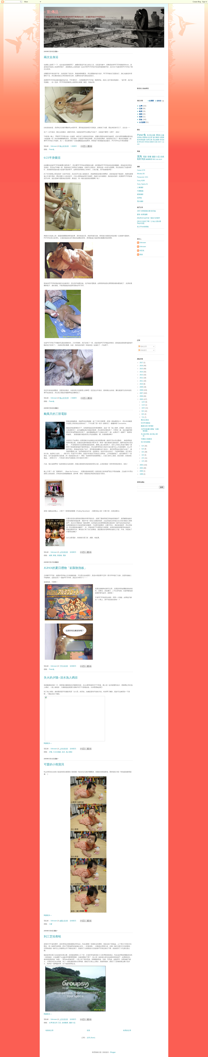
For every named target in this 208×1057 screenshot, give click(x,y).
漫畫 (157, 159)
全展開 (151, 101)
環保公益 (160, 135)
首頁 (88, 1030)
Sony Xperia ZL (142, 184)
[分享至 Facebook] (89, 146)
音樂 (149, 157)
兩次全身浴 (51, 57)
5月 (143, 449)
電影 (64, 555)
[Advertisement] (152, 67)
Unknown (54, 146)
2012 (141, 378)
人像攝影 (140, 187)
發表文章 (143, 346)
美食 (141, 119)
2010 (141, 384)
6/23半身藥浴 (52, 157)
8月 (143, 414)
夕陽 (50, 752)
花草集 (139, 137)
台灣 (141, 106)
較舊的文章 (127, 1030)
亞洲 (141, 108)
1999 (141, 474)
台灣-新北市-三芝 (55, 1023)
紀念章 (149, 137)
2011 (141, 381)
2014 (141, 372)
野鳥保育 (142, 142)
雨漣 (141, 254)
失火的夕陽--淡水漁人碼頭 (61, 677)
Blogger (112, 1052)
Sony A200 (141, 180)
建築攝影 (140, 194)
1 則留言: (74, 146)
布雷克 (142, 250)
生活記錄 (151, 135)
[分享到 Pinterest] (91, 146)
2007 (141, 393)
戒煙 (50, 555)
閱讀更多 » (47, 743)
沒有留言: (73, 552)
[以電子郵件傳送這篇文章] (82, 146)
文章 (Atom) (91, 1038)
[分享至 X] (86, 146)
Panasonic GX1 (142, 177)
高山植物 (156, 140)
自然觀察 (65, 1023)
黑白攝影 (140, 201)
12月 (143, 402)
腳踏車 (160, 159)
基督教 (59, 555)
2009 (141, 387)
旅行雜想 (156, 137)
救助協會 (142, 140)
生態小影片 (157, 142)
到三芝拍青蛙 (52, 936)
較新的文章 (49, 1030)
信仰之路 (149, 140)
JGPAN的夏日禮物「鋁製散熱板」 (65, 567)
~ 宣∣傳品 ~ (52, 12)
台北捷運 (142, 122)
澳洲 (141, 114)
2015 (141, 369)
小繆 (50, 924)
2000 (141, 471)
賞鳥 (139, 156)
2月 (143, 458)
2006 (141, 396)
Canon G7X (141, 170)
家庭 (54, 555)
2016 (141, 366)
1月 (143, 461)
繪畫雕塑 (149, 159)
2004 (141, 465)
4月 (143, 452)
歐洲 (141, 111)
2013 (141, 375)
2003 (141, 468)
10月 (143, 408)
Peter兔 (51, 149)
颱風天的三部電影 (55, 413)
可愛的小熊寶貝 (54, 764)
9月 (143, 411)
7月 (143, 417)
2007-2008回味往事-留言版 (146, 211)
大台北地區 (57, 752)
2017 (141, 363)
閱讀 (143, 159)
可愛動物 (140, 191)
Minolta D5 (141, 174)
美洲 (141, 117)
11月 (143, 405)
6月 (143, 446)
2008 (141, 390)
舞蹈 (154, 159)
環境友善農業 (149, 142)
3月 (143, 455)
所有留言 (143, 350)
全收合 (159, 101)
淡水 (63, 752)
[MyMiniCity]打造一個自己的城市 (148, 218)
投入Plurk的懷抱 (143, 227)
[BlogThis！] (84, 146)
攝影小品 (72, 1023)
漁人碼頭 (69, 752)
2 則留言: (74, 398)
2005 (141, 399)
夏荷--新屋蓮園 (142, 214)
